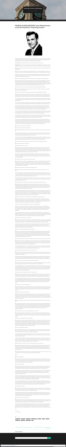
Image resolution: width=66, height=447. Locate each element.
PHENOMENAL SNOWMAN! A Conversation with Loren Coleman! (23, 427)
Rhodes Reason (23, 420)
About (20, 20)
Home (16, 20)
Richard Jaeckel (28, 420)
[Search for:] (33, 438)
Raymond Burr (18, 420)
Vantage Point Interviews (33, 8)
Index (23, 20)
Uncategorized (18, 416)
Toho (32, 420)
